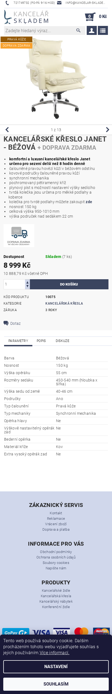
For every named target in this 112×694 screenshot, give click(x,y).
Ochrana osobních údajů (56, 557)
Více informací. (55, 652)
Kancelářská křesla (64, 303)
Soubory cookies (56, 563)
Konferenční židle (56, 607)
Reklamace (56, 518)
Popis (41, 341)
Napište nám (56, 568)
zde (89, 202)
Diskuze (62, 341)
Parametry (18, 341)
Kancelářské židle (56, 590)
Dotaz (15, 323)
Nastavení (56, 666)
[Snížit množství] (27, 286)
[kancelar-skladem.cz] (26, 17)
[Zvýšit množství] (27, 281)
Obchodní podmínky (56, 552)
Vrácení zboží (56, 524)
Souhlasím (56, 684)
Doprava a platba (56, 529)
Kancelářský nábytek (56, 601)
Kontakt (56, 513)
